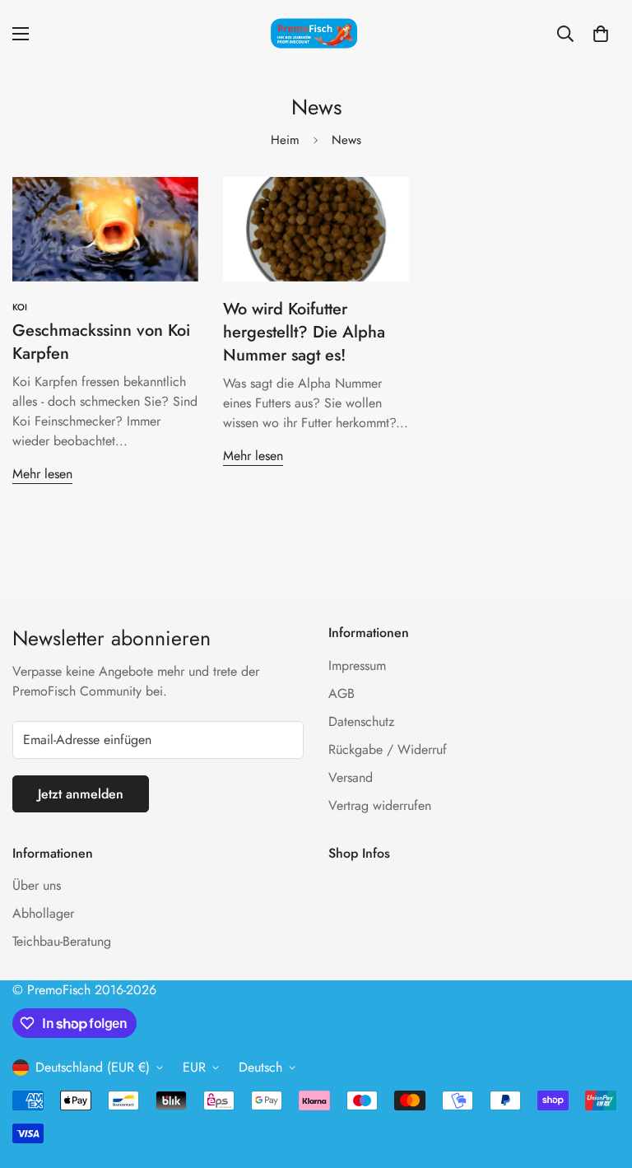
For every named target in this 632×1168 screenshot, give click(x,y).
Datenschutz (361, 721)
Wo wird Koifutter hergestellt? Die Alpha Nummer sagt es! (304, 332)
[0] (601, 34)
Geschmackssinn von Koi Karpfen (101, 342)
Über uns (36, 885)
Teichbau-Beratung (61, 941)
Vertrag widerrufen (379, 805)
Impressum (357, 665)
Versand (350, 777)
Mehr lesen (42, 473)
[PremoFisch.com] (316, 34)
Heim (285, 140)
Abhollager (43, 913)
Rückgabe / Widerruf (387, 749)
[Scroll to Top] (600, 1078)
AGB (341, 693)
